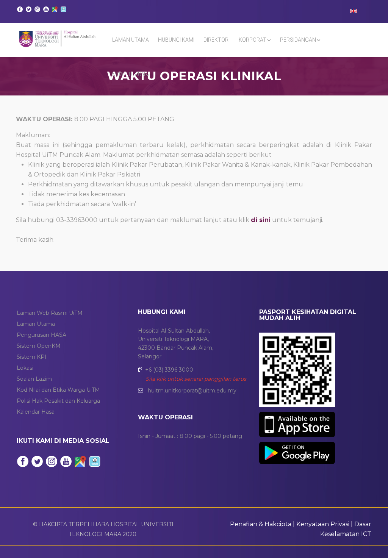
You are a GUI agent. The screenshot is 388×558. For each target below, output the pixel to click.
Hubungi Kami (176, 40)
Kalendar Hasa (36, 411)
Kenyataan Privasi (322, 524)
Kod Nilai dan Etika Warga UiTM (58, 389)
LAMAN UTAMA (130, 40)
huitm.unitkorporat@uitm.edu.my (192, 390)
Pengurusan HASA (41, 334)
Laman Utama (36, 323)
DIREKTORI (216, 40)
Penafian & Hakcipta (260, 524)
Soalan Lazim (34, 378)
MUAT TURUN (128, 74)
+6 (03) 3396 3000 (169, 369)
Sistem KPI (32, 356)
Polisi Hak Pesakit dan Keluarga (58, 400)
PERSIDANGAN (298, 40)
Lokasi (25, 367)
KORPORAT (252, 40)
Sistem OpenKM (39, 345)
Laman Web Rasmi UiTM (50, 312)
